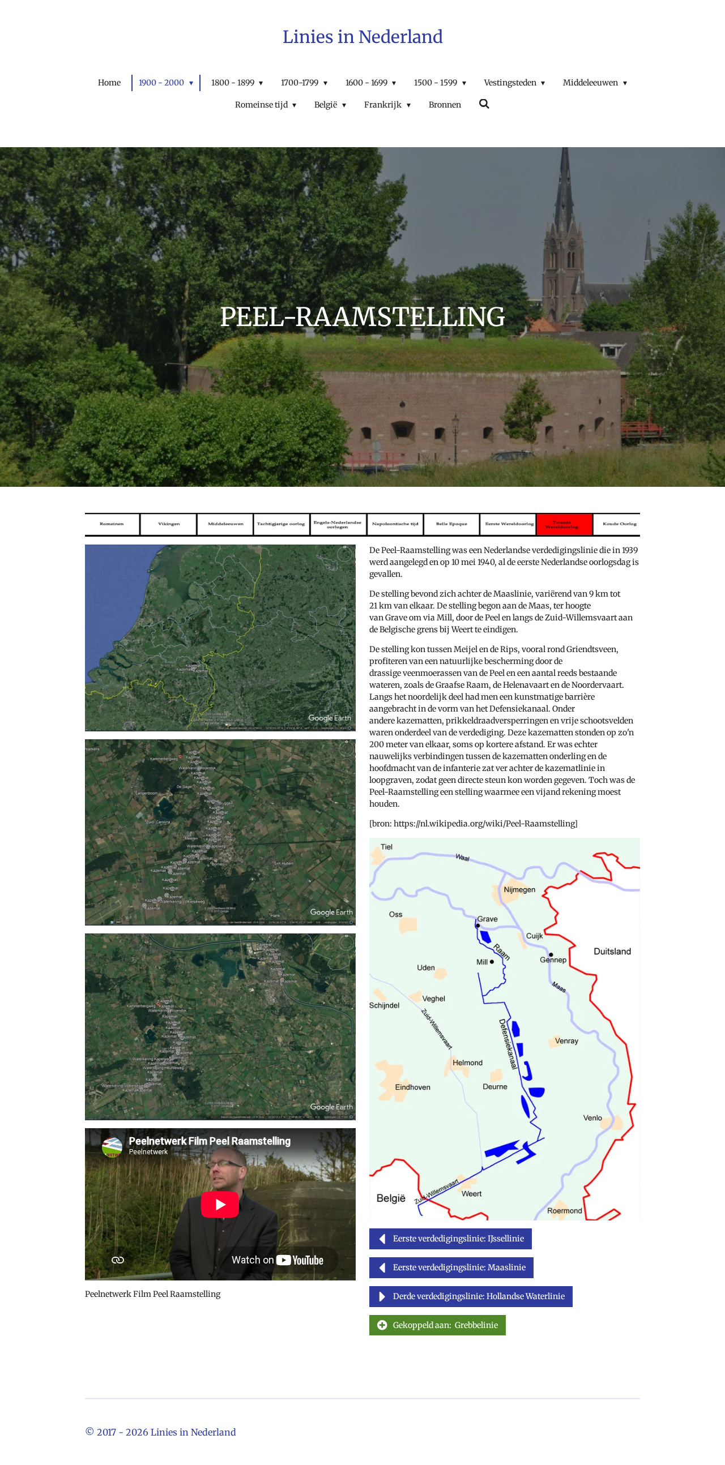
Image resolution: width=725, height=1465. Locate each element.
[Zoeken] (485, 104)
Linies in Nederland (363, 37)
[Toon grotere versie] (220, 638)
